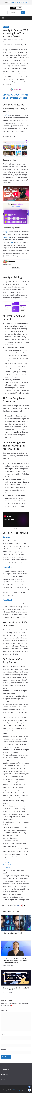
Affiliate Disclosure (5, 1069)
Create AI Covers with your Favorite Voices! (15, 96)
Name (3, 1034)
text (12, 242)
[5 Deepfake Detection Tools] (16, 916)
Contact (3, 1079)
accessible (6, 237)
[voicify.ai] (16, 89)
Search (23, 12)
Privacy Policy (4, 1074)
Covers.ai (6, 537)
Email (3, 1042)
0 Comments (6, 41)
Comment (4, 1010)
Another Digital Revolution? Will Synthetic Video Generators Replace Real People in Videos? (16, 960)
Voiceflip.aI (7, 600)
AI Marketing (5, 26)
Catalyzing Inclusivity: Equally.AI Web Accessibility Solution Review (16, 989)
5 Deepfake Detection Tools (12, 933)
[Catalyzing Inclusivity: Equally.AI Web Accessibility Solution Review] (16, 971)
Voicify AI (6, 115)
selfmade (15, 39)
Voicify (5, 232)
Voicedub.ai (7, 567)
